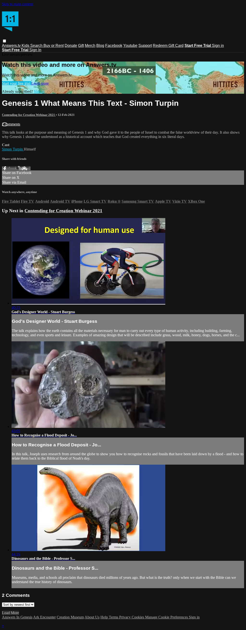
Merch (90, 46)
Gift (81, 46)
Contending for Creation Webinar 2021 (29, 115)
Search (36, 46)
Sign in (218, 46)
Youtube (130, 46)
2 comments (11, 124)
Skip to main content (17, 4)
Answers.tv (12, 46)
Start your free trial (16, 83)
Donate (71, 46)
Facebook (113, 46)
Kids (26, 46)
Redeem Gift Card (168, 46)
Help (104, 617)
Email (26, 168)
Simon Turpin (13, 149)
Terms (114, 617)
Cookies (138, 617)
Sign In (35, 50)
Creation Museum (70, 617)
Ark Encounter (44, 617)
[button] (4, 41)
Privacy (125, 617)
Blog (100, 46)
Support (145, 46)
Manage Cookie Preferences (167, 617)
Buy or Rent (53, 46)
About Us (92, 617)
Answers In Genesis (17, 617)
